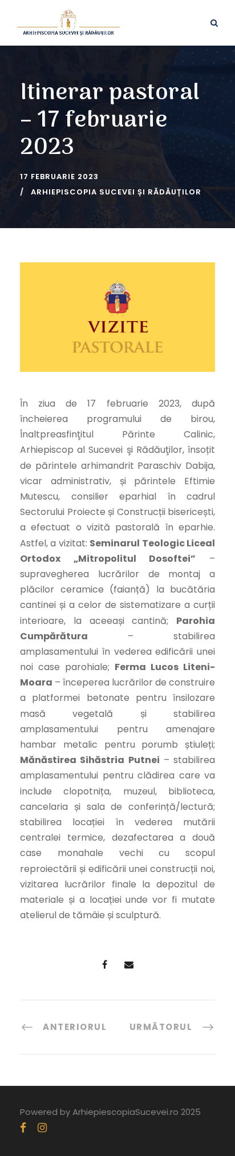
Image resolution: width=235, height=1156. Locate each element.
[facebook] (23, 1127)
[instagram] (42, 1127)
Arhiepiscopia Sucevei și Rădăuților (116, 191)
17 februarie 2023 (59, 176)
